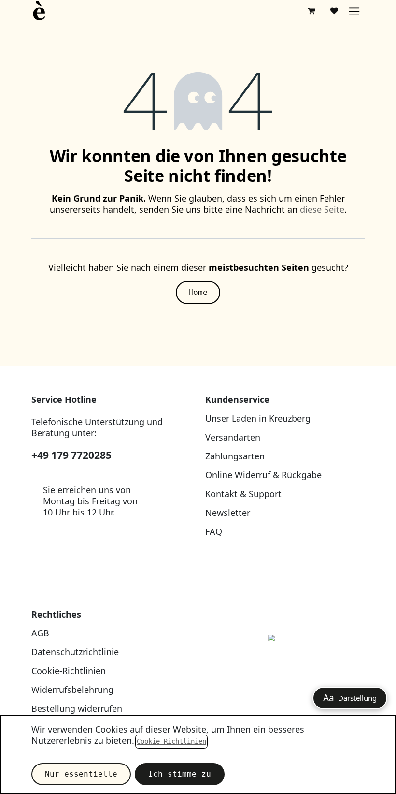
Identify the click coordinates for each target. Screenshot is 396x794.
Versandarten (232, 437)
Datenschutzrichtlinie (75, 652)
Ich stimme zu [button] (179, 774)
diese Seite (322, 209)
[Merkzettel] (334, 10)
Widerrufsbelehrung (72, 689)
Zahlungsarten (235, 456)
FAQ (213, 531)
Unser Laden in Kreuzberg (258, 418)
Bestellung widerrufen (76, 708)
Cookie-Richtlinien (68, 670)
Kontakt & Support (243, 494)
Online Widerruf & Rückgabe (263, 475)
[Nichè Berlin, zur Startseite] (285, 660)
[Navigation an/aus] (354, 11)
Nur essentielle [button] (81, 774)
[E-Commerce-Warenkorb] (311, 10)
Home (198, 292)
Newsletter (227, 512)
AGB (40, 633)
